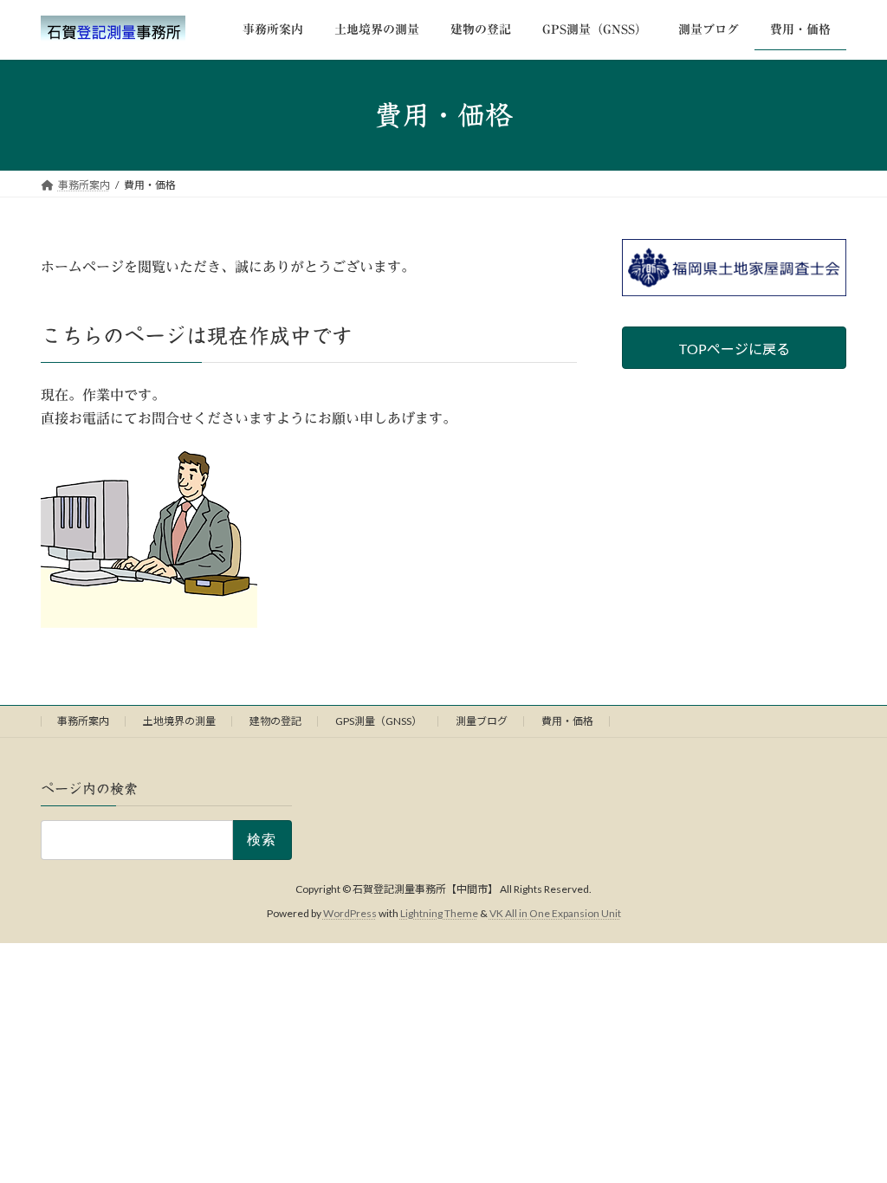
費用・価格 (567, 720)
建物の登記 (275, 720)
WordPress (350, 913)
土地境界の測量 (179, 720)
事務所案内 (83, 720)
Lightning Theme (439, 913)
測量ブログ (482, 720)
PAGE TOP (849, 1131)
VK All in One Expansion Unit (555, 913)
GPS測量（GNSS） (378, 720)
